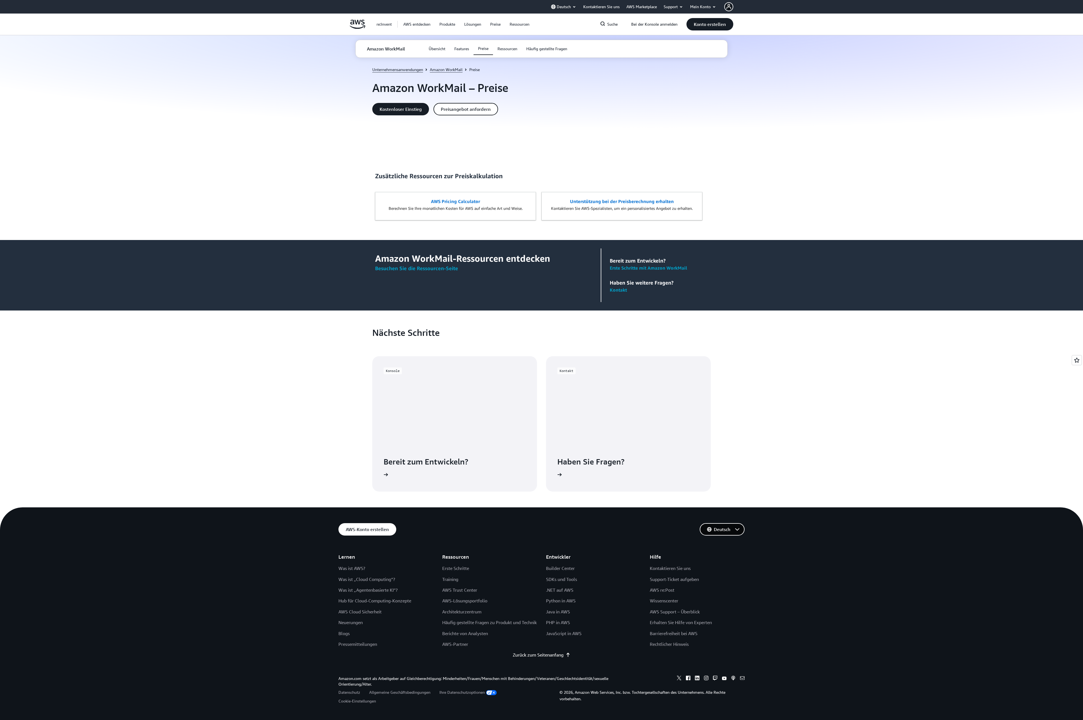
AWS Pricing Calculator (455, 201)
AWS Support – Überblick (675, 612)
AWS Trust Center (459, 590)
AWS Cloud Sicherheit (360, 612)
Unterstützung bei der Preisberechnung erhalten (622, 201)
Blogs (344, 633)
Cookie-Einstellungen (357, 701)
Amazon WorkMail (446, 69)
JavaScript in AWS (564, 633)
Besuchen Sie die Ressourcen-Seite (416, 268)
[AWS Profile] (728, 6)
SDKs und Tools (561, 579)
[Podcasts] (733, 679)
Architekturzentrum (461, 612)
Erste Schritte (455, 568)
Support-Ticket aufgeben (674, 579)
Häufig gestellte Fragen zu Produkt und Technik (489, 622)
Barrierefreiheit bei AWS (673, 633)
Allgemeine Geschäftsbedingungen (399, 692)
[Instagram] (706, 679)
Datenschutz (349, 692)
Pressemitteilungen (357, 644)
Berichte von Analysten (465, 633)
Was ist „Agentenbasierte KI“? (368, 590)
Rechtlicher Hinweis (669, 644)
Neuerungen (350, 622)
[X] (679, 679)
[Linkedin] (697, 679)
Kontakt (618, 290)
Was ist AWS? (351, 568)
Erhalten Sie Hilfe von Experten (681, 622)
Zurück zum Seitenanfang (538, 655)
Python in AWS (561, 601)
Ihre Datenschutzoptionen (462, 692)
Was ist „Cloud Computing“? (366, 579)
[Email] (742, 679)
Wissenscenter (664, 601)
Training (450, 579)
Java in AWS (558, 612)
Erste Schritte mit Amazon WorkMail (648, 268)
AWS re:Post (662, 590)
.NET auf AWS (559, 590)
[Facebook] (688, 679)
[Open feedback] (1077, 360)
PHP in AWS (558, 622)
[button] (417, 24)
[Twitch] (715, 679)
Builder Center (560, 568)
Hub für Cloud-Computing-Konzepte (374, 601)
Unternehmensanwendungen (397, 69)
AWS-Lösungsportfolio (464, 601)
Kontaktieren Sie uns (670, 568)
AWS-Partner (455, 644)
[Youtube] (724, 679)
